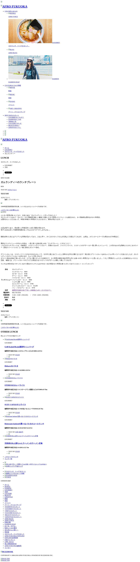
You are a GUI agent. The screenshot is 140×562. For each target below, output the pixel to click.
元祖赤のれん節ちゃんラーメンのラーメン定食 (24, 443)
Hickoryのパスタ (11, 366)
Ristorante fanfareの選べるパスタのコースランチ (24, 424)
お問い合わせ (9, 542)
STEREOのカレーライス (15, 385)
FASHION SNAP (13, 82)
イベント (11, 105)
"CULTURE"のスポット (13, 513)
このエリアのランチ (11, 457)
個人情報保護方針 (11, 544)
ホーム (7, 148)
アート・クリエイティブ (16, 112)
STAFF (17, 355)
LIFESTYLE (9, 497)
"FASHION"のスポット (12, 507)
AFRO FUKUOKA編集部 (13, 546)
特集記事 (8, 522)
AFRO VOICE (13, 16)
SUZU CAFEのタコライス (15, 405)
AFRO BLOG (12, 53)
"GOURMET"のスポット (13, 509)
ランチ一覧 (8, 459)
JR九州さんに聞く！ (11, 530)
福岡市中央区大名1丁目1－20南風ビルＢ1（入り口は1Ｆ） (32, 290)
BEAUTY (8, 495)
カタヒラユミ (12, 190)
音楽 (9, 98)
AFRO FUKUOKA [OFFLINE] (14, 536)
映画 (9, 91)
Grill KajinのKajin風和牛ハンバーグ (19, 347)
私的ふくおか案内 (11, 528)
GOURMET (8, 150)
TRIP (6, 492)
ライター (8, 548)
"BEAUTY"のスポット (12, 515)
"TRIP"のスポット (11, 511)
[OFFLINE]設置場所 (11, 538)
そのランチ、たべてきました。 (19, 46)
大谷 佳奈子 (19, 432)
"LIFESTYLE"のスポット (13, 517)
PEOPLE (7, 486)
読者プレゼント (10, 540)
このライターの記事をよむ (10, 210)
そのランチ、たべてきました (14, 151)
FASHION (8, 488)
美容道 (7, 532)
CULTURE (8, 493)
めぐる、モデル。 (11, 526)
